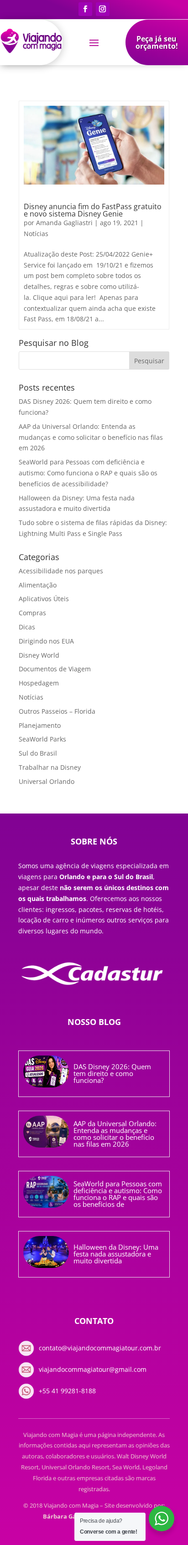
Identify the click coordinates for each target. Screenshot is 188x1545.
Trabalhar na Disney (50, 767)
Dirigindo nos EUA (46, 641)
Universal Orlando (46, 781)
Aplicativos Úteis (44, 598)
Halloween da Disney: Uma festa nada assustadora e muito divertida (115, 1253)
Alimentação (38, 585)
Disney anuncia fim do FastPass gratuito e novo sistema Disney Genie (93, 210)
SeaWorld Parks (42, 739)
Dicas (27, 627)
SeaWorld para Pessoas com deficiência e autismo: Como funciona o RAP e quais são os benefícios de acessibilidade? (88, 473)
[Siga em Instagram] (103, 9)
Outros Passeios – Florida (57, 711)
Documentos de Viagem (55, 668)
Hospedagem (39, 683)
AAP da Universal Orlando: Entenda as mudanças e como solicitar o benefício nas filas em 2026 (91, 437)
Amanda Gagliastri (64, 222)
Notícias (36, 233)
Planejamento (40, 725)
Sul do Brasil (38, 753)
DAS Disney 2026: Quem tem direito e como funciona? (112, 1073)
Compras (32, 612)
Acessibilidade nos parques (61, 570)
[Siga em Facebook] (85, 9)
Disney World (39, 655)
